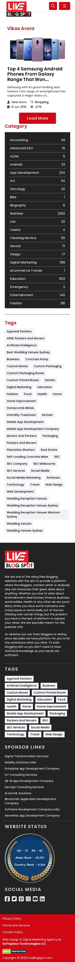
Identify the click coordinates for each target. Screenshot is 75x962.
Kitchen (47, 415)
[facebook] (7, 899)
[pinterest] (21, 899)
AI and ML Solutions (18, 793)
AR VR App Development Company (29, 781)
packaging (50, 436)
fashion (12, 394)
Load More (37, 118)
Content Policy (12, 932)
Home (57, 394)
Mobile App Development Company (33, 429)
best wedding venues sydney (28, 352)
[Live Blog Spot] (19, 9)
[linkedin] (42, 899)
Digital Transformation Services (27, 756)
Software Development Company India (32, 809)
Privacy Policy (11, 919)
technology (15, 485)
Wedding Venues (19, 524)
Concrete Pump (36, 359)
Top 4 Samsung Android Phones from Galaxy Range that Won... (35, 74)
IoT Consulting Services (21, 775)
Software (53, 478)
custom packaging (48, 366)
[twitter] (14, 899)
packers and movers (21, 443)
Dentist (50, 380)
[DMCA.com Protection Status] (14, 951)
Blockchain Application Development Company (30, 801)
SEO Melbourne (44, 464)
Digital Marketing (19, 387)
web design (54, 485)
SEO (57, 457)
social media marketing (24, 478)
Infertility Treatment (21, 415)
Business (13, 359)
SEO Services (16, 471)
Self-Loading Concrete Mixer (27, 457)
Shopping (42, 102)
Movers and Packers (21, 436)
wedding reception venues (27, 499)
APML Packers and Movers (25, 338)
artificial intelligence (22, 345)
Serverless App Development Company (32, 816)
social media (40, 471)
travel (34, 485)
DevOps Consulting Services (24, 787)
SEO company (17, 464)
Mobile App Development (25, 422)
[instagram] (28, 899)
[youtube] (35, 899)
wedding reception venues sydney (32, 505)
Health (42, 394)
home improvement (21, 401)
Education (44, 387)
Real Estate (49, 450)
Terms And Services (16, 925)
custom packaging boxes (25, 373)
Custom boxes (17, 366)
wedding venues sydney (25, 531)
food (27, 394)
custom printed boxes (23, 380)
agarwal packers (19, 331)
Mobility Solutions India (20, 762)
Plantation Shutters (21, 450)
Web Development (20, 492)
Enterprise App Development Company (32, 769)
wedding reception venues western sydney (34, 514)
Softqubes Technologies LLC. (24, 944)
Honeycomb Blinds (20, 408)
